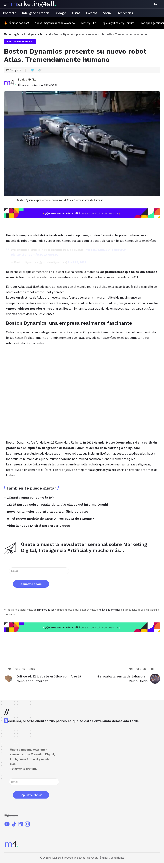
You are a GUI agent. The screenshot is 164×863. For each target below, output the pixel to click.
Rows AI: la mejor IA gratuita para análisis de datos (48, 511)
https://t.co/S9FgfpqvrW (105, 250)
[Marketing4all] (34, 4)
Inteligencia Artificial (20, 41)
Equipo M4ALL (27, 79)
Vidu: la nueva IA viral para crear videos (38, 525)
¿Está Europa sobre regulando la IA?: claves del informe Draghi (57, 504)
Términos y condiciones (111, 857)
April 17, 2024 (77, 262)
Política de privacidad (110, 609)
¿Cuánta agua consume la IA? (30, 497)
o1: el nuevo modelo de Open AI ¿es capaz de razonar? (50, 518)
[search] (148, 4)
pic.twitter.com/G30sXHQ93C (34, 254)
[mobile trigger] (7, 4)
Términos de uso (46, 609)
